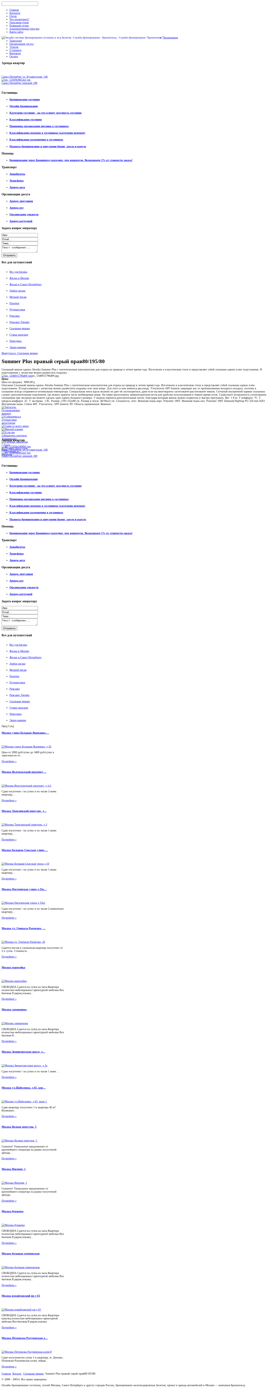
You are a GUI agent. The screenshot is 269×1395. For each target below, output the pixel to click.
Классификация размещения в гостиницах (36, 139)
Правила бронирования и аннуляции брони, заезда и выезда (47, 146)
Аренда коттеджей (20, 221)
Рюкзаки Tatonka (19, 322)
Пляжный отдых (19, 25)
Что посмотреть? (19, 19)
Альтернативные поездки (24, 28)
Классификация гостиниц (25, 119)
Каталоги (14, 13)
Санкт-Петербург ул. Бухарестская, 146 (25, 76)
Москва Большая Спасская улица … (25, 850)
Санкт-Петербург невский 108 (19, 83)
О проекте (15, 50)
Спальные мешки (19, 328)
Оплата (13, 56)
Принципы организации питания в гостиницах (39, 126)
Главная (14, 9)
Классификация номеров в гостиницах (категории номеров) (47, 132)
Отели (13, 16)
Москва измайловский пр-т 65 (21, 1295)
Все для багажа (18, 271)
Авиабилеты (17, 174)
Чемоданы (15, 341)
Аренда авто (17, 187)
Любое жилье (17, 290)
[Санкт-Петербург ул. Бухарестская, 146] (16, 446)
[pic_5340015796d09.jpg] (17, 375)
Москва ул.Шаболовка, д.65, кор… (24, 1087)
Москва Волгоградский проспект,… (24, 772)
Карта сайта (16, 31)
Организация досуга (21, 43)
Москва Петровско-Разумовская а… (25, 1338)
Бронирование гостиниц (24, 99)
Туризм (13, 47)
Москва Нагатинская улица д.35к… (24, 889)
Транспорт (15, 40)
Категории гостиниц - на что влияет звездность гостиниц (45, 112)
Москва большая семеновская (21, 1253)
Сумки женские (18, 334)
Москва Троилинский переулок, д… (24, 811)
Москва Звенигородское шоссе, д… (23, 1051)
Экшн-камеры (17, 347)
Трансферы (16, 180)
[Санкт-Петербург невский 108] (16, 79)
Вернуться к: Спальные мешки (20, 353)
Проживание (170, 37)
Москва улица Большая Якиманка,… (25, 732)
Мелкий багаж (18, 297)
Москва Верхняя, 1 (14, 1169)
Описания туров (19, 22)
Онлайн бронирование (23, 106)
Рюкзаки (14, 315)
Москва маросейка (13, 967)
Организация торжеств (24, 214)
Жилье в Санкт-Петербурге (25, 284)
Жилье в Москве (19, 278)
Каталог (17, 1373)
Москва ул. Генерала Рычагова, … (23, 928)
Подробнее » (9, 761)
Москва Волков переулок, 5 (19, 1126)
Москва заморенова (14, 1009)
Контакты (15, 53)
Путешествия (17, 309)
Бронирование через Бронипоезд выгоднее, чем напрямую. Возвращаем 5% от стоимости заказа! (71, 160)
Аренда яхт (16, 207)
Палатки (14, 303)
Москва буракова (12, 1211)
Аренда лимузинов (21, 201)
